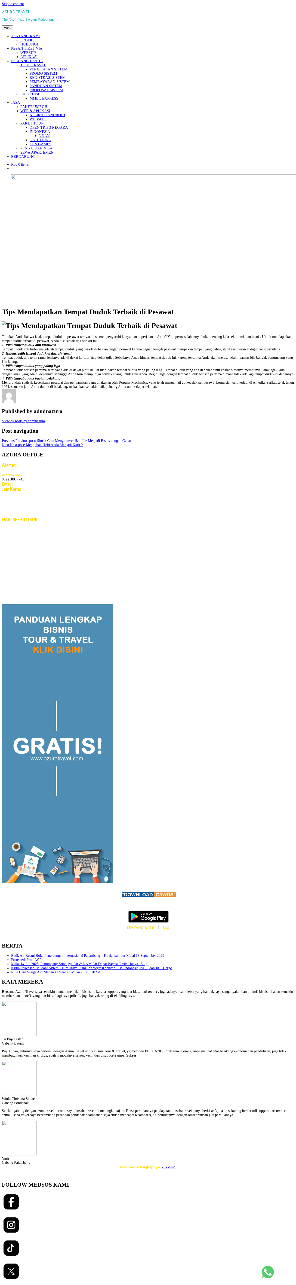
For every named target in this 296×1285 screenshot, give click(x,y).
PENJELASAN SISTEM (48, 69)
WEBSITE (28, 53)
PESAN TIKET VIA (27, 48)
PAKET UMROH (33, 107)
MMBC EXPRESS (44, 98)
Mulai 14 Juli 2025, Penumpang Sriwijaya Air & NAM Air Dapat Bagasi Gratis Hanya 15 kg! (79, 964)
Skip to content (13, 4)
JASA (15, 102)
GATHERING (40, 140)
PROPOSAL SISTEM (46, 90)
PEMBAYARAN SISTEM (50, 82)
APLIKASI (28, 57)
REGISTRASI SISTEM (47, 77)
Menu (7, 28)
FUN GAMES (40, 144)
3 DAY (44, 136)
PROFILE (28, 40)
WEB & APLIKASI (35, 111)
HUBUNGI (29, 44)
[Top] (267, 1279)
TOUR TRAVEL (33, 65)
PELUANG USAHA (27, 61)
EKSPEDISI (29, 94)
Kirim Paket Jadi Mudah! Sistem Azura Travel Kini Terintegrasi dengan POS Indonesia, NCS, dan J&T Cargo (91, 968)
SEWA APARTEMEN (37, 152)
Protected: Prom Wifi (26, 960)
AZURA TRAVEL (16, 12)
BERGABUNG (23, 156)
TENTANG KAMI (25, 36)
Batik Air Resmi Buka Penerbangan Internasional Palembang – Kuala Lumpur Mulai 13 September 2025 (87, 955)
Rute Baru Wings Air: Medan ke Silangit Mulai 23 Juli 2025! (55, 972)
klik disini (168, 1167)
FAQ (166, 928)
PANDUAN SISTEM (46, 86)
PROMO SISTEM (43, 73)
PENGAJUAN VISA (36, 148)
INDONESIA (40, 132)
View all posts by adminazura (23, 421)
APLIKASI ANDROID (47, 115)
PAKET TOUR (32, 123)
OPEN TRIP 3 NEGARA (49, 127)
